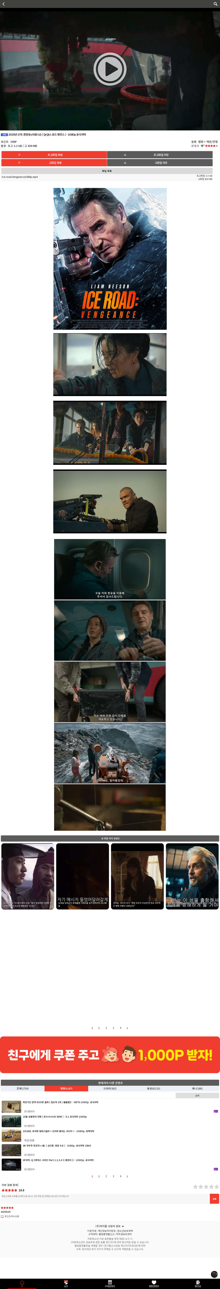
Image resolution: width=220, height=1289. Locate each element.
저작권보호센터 (124, 1233)
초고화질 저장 (161, 155)
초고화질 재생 (55, 155)
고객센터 (92, 1233)
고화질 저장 (161, 163)
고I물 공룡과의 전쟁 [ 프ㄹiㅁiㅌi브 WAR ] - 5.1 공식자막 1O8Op (55, 1116)
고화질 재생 (55, 163)
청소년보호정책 (125, 1230)
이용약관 (91, 1230)
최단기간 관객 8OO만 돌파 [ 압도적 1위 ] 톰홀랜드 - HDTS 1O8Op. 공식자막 (60, 1102)
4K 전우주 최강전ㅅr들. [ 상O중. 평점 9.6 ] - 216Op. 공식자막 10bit (57, 1145)
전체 (23, 1088)
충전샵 (198, 1286)
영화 (66, 1088)
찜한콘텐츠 (154, 1286)
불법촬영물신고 (106, 1233)
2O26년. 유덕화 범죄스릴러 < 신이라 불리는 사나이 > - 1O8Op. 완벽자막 (58, 1131)
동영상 (153, 1088)
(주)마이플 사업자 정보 (107, 1226)
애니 (197, 1088)
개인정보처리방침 (107, 1230)
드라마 (110, 1088)
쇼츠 (66, 1286)
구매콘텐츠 (110, 1286)
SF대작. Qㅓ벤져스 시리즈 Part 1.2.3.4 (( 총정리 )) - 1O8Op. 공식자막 (58, 1160)
